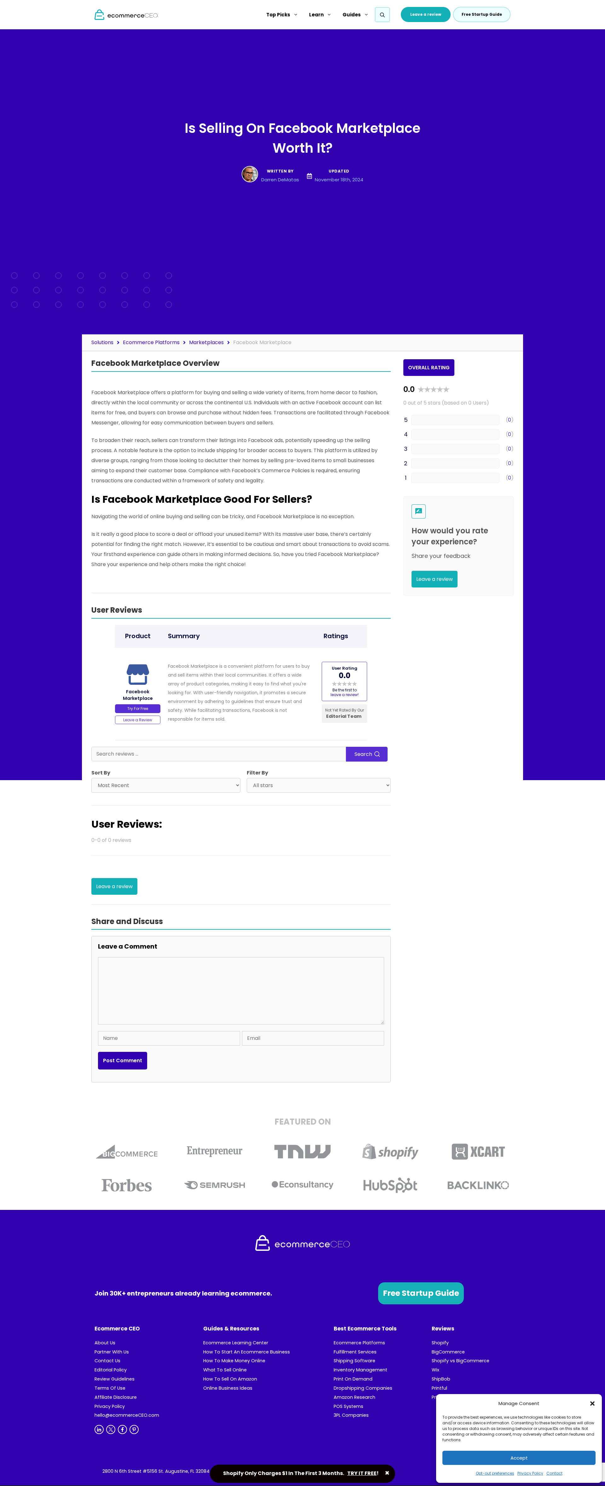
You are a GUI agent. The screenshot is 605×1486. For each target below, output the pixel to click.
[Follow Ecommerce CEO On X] (110, 1429)
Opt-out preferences (495, 1473)
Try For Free (137, 708)
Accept (519, 1458)
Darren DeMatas (280, 179)
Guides (352, 14)
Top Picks (278, 14)
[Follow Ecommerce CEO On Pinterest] (134, 1429)
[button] (592, 1403)
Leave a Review (137, 720)
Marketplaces (206, 342)
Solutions (102, 342)
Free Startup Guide (421, 1293)
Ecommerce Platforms (151, 342)
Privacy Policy (530, 1473)
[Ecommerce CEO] (126, 14)
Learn (316, 14)
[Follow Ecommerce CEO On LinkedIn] (99, 1429)
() (510, 419)
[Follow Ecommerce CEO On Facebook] (122, 1429)
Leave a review (425, 14)
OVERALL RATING (429, 367)
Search (363, 754)
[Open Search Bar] (382, 15)
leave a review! (345, 694)
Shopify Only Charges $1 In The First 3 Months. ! (301, 1473)
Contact (554, 1473)
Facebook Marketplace (262, 342)
